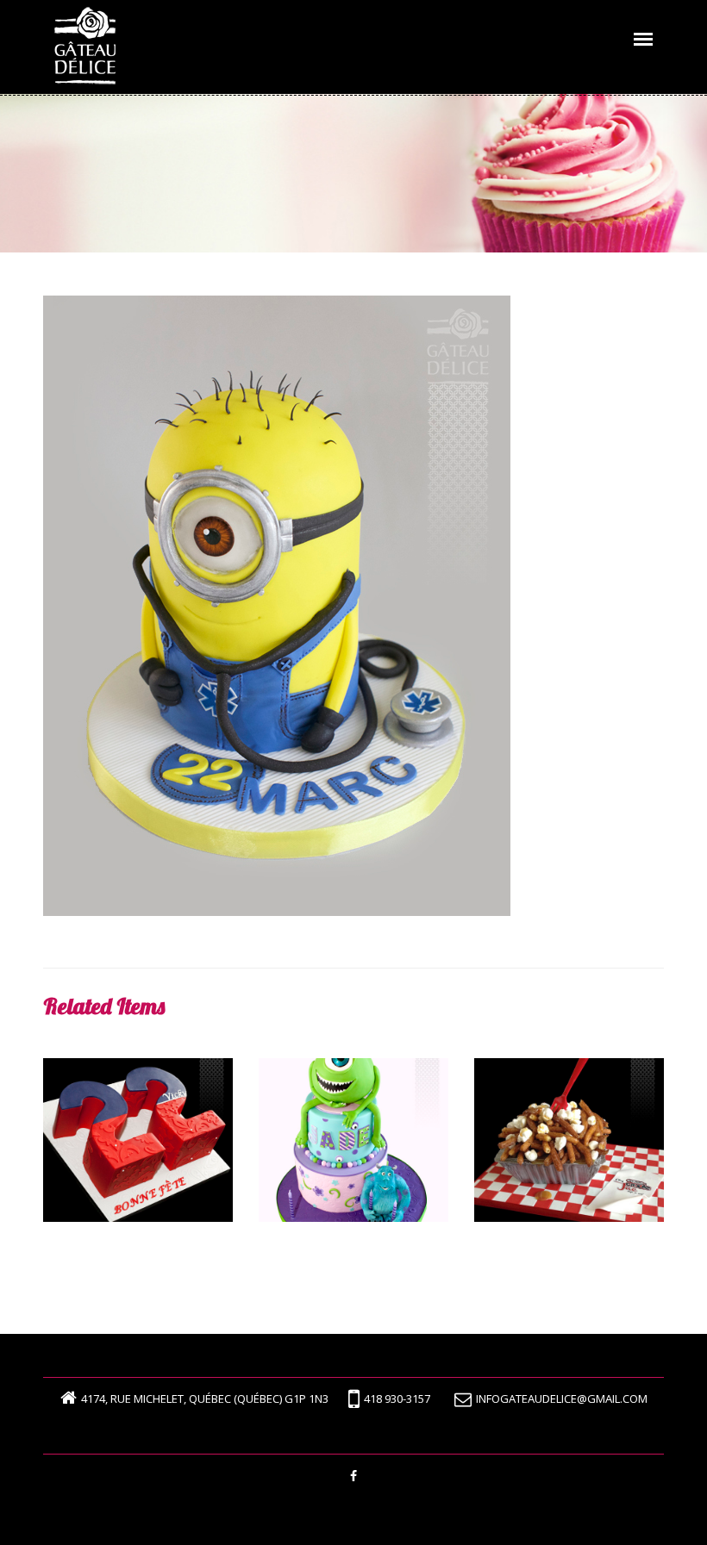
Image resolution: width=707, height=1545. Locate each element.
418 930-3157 (397, 1398)
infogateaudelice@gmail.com (562, 1398)
